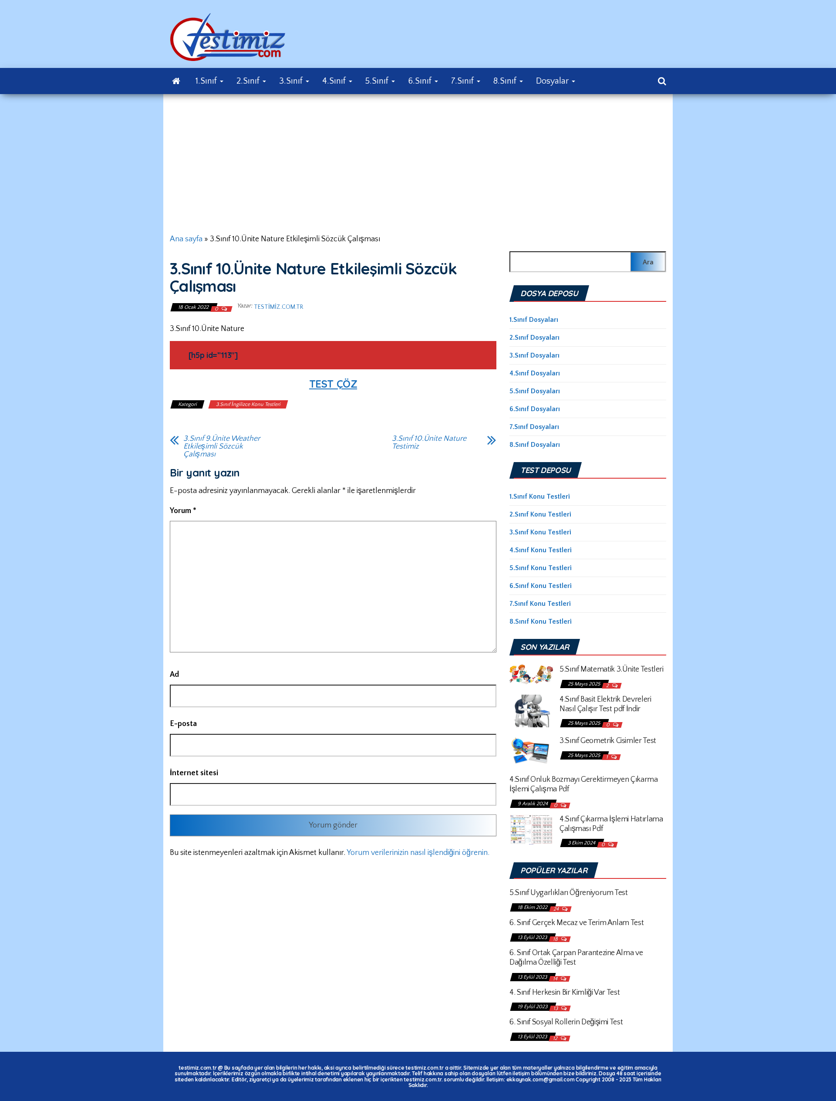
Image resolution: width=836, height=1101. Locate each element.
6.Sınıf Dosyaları (534, 409)
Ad (174, 674)
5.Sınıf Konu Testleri (540, 568)
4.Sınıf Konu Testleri (540, 550)
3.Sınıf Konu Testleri (540, 532)
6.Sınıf (421, 81)
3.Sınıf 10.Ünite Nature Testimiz (429, 442)
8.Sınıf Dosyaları (534, 445)
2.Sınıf (249, 81)
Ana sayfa (186, 239)
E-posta (183, 723)
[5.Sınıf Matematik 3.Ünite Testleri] (531, 674)
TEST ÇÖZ (333, 383)
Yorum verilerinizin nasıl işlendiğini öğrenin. (418, 852)
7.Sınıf (463, 81)
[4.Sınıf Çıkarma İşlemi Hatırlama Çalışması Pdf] (531, 829)
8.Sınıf (506, 81)
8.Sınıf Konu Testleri (540, 621)
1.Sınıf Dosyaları (533, 320)
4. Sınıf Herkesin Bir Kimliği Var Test (564, 992)
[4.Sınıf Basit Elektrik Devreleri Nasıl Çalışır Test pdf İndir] (531, 710)
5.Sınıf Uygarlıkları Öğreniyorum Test (568, 892)
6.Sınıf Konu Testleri (540, 586)
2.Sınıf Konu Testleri (540, 514)
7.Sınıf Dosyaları (534, 427)
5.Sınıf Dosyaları (534, 391)
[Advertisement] (418, 159)
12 (556, 1038)
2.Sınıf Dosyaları (534, 337)
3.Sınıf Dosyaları (534, 355)
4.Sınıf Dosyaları (534, 373)
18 (556, 939)
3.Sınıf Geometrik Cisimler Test (608, 740)
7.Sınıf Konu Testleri (540, 604)
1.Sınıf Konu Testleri (539, 496)
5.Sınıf (378, 81)
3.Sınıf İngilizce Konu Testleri (248, 404)
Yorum (183, 511)
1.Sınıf (207, 81)
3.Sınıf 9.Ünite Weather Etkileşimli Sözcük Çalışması (221, 446)
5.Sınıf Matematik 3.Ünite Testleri (612, 669)
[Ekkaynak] (176, 81)
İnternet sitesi (194, 773)
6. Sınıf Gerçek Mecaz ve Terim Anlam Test (576, 923)
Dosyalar (553, 81)
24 (556, 909)
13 (556, 1008)
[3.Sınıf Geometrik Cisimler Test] (531, 750)
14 (556, 979)
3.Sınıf (292, 81)
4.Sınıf (335, 81)
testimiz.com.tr (278, 307)
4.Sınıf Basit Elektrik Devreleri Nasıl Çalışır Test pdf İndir (605, 704)
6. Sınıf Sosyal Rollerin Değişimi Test (566, 1022)
